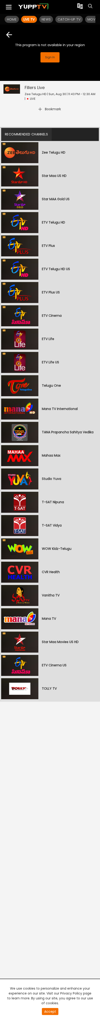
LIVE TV (29, 19)
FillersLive (35, 87)
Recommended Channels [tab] (26, 134)
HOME (12, 19)
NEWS (46, 19)
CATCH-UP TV (69, 19)
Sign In (50, 57)
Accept (50, 1011)
